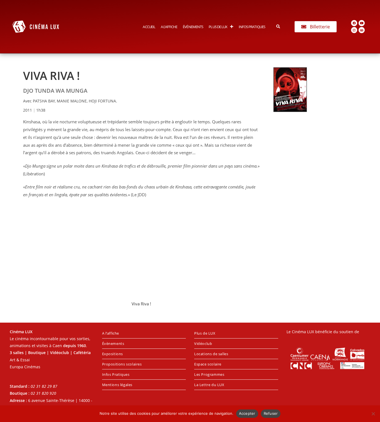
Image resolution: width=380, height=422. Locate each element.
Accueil (149, 26)
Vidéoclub (203, 343)
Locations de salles (211, 353)
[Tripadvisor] (362, 30)
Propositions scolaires (122, 364)
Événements (193, 26)
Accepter (247, 413)
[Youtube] (362, 23)
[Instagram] (354, 30)
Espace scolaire (207, 364)
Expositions (112, 353)
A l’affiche (169, 26)
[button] (278, 26)
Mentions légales (117, 384)
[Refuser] (373, 413)
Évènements (113, 343)
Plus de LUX (218, 26)
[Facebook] (354, 23)
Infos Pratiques (252, 26)
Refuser (271, 413)
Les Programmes (209, 374)
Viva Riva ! (141, 304)
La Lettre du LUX (209, 384)
